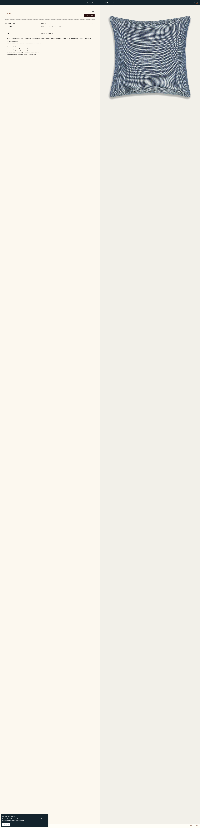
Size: (7, 30)
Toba (8, 13)
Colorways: (10, 23)
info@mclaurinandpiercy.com (54, 38)
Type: (7, 33)
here (23, 49)
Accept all (6, 824)
